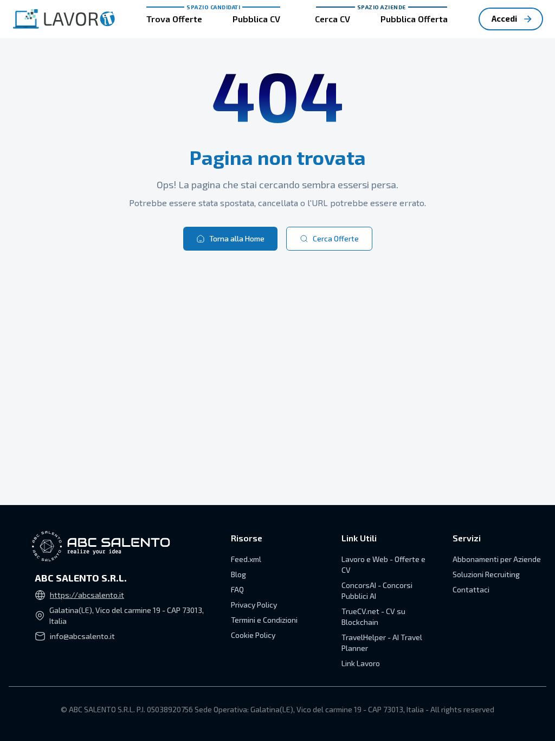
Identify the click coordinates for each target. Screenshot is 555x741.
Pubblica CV (256, 19)
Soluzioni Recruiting (486, 574)
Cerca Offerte (336, 238)
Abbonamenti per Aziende (497, 559)
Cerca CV (332, 19)
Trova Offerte (174, 19)
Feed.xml (246, 559)
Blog (238, 574)
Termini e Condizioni (264, 619)
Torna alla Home (236, 238)
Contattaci (471, 589)
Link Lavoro (360, 663)
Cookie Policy (253, 635)
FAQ (237, 589)
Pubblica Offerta (414, 19)
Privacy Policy (254, 604)
